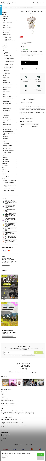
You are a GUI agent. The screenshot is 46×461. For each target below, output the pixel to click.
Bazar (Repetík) (6, 265)
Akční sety (4, 14)
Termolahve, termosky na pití (8, 182)
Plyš (4, 92)
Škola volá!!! (5, 120)
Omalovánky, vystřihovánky (8, 150)
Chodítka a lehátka (7, 55)
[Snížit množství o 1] (22, 58)
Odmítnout (40, 458)
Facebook (20, 369)
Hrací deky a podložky (8, 64)
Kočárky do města (7, 39)
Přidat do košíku (29, 63)
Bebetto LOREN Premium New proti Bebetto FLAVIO (10, 419)
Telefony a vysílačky (7, 152)
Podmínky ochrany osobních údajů (7, 400)
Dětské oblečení (5, 159)
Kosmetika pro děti (6, 148)
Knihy (4, 94)
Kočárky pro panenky (7, 96)
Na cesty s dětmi (5, 165)
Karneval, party (6, 105)
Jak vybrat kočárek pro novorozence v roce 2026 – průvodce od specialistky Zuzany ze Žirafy (18, 413)
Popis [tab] (23, 99)
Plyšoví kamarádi (6, 126)
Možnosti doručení (38, 51)
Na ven (4, 75)
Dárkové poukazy (5, 171)
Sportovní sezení (6, 30)
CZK (33, 2)
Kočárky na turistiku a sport (9, 40)
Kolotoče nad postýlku (8, 56)
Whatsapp (26, 369)
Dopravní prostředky (7, 87)
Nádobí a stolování (5, 178)
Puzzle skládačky (6, 77)
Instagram (23, 369)
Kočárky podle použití (7, 36)
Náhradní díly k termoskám (9, 190)
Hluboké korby (6, 32)
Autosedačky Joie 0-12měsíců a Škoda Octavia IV (9, 333)
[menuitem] (14, 3)
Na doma (5, 50)
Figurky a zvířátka (6, 91)
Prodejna (2, 393)
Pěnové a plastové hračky (9, 62)
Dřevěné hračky (7, 73)
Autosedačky (4, 43)
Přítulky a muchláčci (8, 53)
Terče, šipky (5, 155)
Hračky (3, 48)
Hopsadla (5, 89)
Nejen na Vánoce (6, 82)
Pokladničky (5, 157)
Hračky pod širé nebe (7, 101)
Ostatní (4, 141)
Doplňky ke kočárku (7, 34)
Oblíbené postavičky (7, 129)
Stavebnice (5, 113)
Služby (3, 167)
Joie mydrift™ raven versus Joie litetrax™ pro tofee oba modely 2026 (13, 425)
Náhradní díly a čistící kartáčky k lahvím (10, 186)
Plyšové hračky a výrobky (8, 84)
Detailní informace (24, 65)
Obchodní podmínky (5, 399)
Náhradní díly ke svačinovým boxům (9, 189)
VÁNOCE (5, 80)
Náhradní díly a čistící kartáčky (9, 184)
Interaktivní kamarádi (7, 124)
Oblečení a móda (5, 161)
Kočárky (3, 20)
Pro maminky (4, 163)
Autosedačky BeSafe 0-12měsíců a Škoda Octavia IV (9, 337)
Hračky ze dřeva (6, 110)
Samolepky (5, 85)
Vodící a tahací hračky (8, 67)
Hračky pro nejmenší (7, 103)
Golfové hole (5, 25)
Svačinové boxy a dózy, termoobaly (10, 180)
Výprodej (4, 169)
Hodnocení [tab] (31, 99)
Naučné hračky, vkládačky (9, 58)
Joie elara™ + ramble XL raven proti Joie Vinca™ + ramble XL (12, 422)
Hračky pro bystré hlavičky (8, 131)
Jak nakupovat (3, 396)
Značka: (24, 43)
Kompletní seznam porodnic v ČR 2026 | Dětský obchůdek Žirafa (13, 410)
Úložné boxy (6, 72)
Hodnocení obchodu (28, 444)
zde (25, 454)
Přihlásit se (38, 352)
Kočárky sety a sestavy (7, 29)
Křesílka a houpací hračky (9, 61)
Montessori (6, 52)
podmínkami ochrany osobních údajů (28, 355)
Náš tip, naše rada (6, 112)
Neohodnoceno (29, 42)
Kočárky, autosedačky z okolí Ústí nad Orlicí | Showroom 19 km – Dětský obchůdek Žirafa (17, 412)
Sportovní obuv (6, 174)
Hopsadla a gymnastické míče (9, 133)
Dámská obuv (6, 176)
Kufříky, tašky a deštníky (8, 145)
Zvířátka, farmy (6, 134)
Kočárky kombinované (7, 22)
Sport (4, 122)
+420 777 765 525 (33, 372)
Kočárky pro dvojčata (7, 27)
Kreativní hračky (6, 136)
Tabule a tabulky (6, 143)
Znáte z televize (6, 115)
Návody (2, 397)
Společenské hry (6, 99)
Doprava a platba (4, 391)
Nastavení (4, 457)
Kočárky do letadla (7, 37)
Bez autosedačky (6, 18)
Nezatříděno (5, 138)
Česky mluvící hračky (7, 127)
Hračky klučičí (6, 106)
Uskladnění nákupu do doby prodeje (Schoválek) (9, 262)
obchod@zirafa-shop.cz (18, 372)
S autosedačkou (6, 16)
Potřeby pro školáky (7, 119)
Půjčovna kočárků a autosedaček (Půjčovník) (8, 259)
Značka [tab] (26, 102)
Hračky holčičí (6, 117)
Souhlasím (40, 454)
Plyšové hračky (7, 59)
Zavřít (41, 72)
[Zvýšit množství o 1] (28, 58)
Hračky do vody (7, 70)
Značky (3, 192)
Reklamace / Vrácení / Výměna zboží (8, 403)
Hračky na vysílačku (7, 108)
